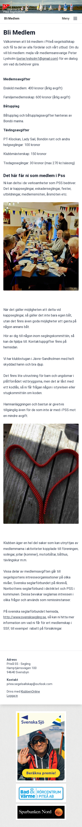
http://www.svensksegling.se (24, 617)
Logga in (12, 695)
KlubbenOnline (30, 691)
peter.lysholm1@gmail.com (37, 59)
